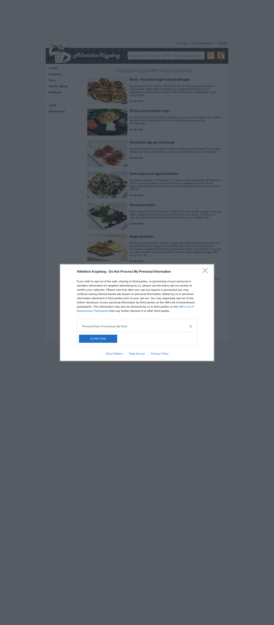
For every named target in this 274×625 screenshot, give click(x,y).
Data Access (137, 353)
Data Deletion (114, 353)
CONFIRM (98, 338)
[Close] (206, 272)
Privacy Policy (159, 353)
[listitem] (137, 326)
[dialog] (137, 312)
